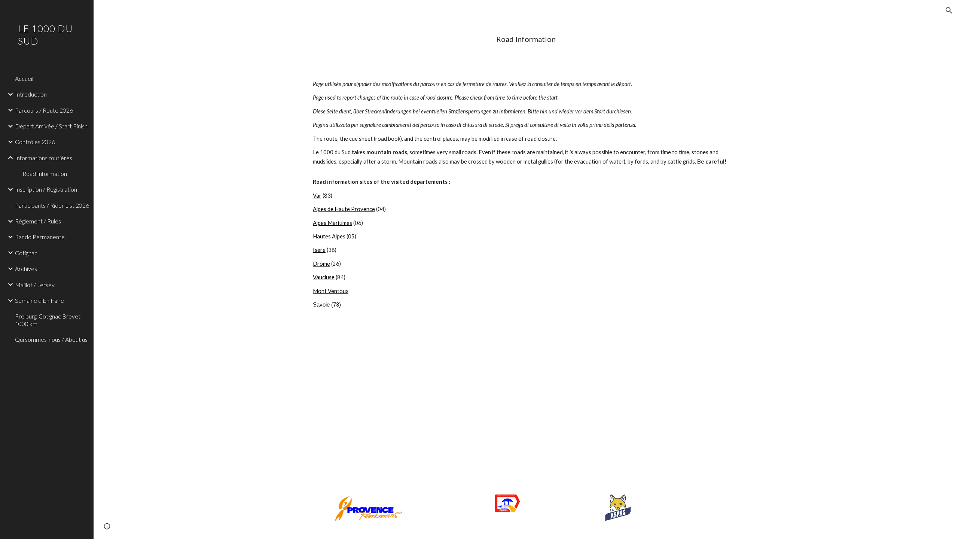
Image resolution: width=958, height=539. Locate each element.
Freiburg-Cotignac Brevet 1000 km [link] (47, 320)
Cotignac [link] (26, 252)
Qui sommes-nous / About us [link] (51, 339)
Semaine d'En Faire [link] (39, 300)
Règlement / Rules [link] (38, 221)
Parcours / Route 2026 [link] (44, 110)
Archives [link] (26, 268)
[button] (949, 10)
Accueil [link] (24, 78)
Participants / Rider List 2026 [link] (52, 205)
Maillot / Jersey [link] (35, 284)
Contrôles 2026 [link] (35, 141)
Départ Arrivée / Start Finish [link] (51, 126)
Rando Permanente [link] (40, 236)
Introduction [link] (31, 94)
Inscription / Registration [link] (46, 189)
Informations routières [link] (43, 157)
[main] (526, 39)
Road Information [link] (44, 173)
